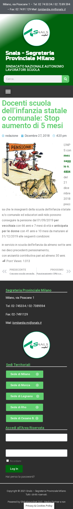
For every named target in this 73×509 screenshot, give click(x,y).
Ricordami (15, 460)
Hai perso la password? (20, 476)
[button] (8, 91)
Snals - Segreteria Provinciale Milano (30, 56)
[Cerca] (65, 79)
